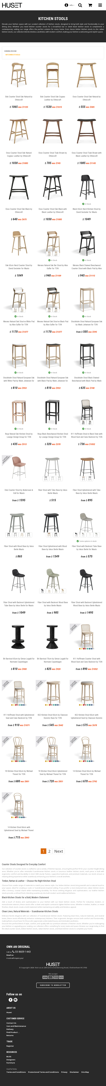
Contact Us (11, 1023)
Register (10, 1046)
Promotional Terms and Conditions (43, 1072)
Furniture (10, 1063)
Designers (10, 1059)
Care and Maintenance (16, 1026)
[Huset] (12, 5)
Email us (9, 955)
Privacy (64, 1072)
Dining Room (10, 51)
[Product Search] (80, 5)
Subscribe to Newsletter (53, 985)
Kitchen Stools (13, 54)
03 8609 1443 (22, 951)
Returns (9, 1035)
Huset (9, 1012)
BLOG (8, 1056)
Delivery (9, 1029)
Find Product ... (13, 1032)
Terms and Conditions (16, 1072)
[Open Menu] (100, 5)
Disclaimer (74, 1072)
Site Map (85, 1072)
